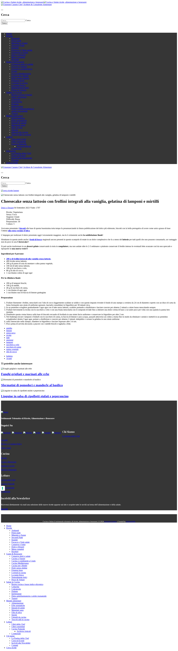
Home (9, 34)
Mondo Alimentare (9, 470)
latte (8, 338)
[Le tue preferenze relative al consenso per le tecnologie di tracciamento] (2, 488)
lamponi (9, 342)
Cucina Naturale (19, 144)
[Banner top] (26, 4)
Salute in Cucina (14, 92)
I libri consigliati (18, 142)
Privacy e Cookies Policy (11, 444)
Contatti (15, 160)
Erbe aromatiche (19, 120)
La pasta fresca (18, 85)
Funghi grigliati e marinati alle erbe (25, 374)
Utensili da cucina (19, 132)
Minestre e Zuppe (19, 43)
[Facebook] (10, 28)
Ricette (9, 36)
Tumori (14, 113)
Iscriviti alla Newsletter (21, 158)
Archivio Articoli (24, 146)
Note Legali (6, 448)
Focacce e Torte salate (21, 50)
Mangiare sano (18, 125)
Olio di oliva (16, 128)
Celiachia (15, 99)
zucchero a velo (12, 345)
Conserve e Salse (19, 52)
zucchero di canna (13, 347)
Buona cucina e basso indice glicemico (21, 96)
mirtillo (9, 328)
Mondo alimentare (14, 116)
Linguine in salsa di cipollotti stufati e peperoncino (35, 396)
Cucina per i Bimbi (20, 76)
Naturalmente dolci (20, 88)
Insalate (15, 48)
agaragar (9, 340)
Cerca (4, 23)
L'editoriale (16, 149)
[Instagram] (12, 28)
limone (9, 330)
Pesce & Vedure (18, 90)
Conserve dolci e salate (22, 64)
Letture (9, 137)
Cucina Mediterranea (21, 74)
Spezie (14, 130)
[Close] (2, 172)
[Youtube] (15, 28)
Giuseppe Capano (110, 521)
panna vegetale (12, 349)
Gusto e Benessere (8, 462)
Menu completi (18, 57)
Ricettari (15, 59)
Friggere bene (17, 81)
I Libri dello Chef (8, 480)
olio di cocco (11, 352)
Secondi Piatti (17, 45)
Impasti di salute (18, 123)
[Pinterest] (20, 28)
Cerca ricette (12, 163)
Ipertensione (17, 106)
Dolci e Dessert (18, 55)
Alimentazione (18, 118)
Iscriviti (4, 509)
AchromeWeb (130, 521)
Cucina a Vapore (19, 67)
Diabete (15, 104)
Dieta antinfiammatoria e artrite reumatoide (22, 110)
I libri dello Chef (18, 139)
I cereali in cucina (19, 83)
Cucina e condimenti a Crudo (23, 561)
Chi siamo (11, 151)
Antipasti (15, 38)
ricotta (8, 335)
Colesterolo (16, 102)
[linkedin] (18, 28)
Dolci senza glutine (20, 78)
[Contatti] (7, 28)
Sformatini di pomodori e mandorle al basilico (32, 385)
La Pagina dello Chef (21, 153)
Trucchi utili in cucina (21, 135)
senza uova (10, 333)
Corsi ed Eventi (18, 156)
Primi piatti (16, 41)
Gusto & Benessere (15, 62)
